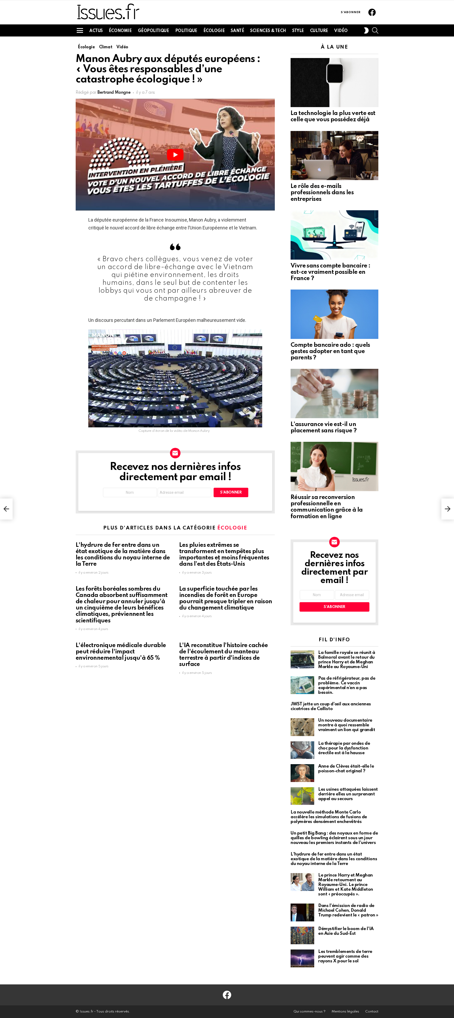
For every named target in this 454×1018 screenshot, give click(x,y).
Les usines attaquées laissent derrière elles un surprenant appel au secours (348, 794)
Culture (319, 31)
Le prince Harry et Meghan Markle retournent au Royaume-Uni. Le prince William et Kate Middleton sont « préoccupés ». (345, 884)
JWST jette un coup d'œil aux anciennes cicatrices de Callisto (331, 706)
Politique (186, 31)
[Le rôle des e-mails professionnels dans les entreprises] (334, 155)
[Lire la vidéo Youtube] (175, 155)
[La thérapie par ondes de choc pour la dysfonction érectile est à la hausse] (302, 750)
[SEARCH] (375, 30)
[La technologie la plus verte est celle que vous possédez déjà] (334, 82)
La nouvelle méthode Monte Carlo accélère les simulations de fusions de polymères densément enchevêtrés (329, 817)
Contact (371, 1011)
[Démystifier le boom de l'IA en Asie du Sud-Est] (302, 935)
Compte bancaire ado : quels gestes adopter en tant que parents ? (330, 351)
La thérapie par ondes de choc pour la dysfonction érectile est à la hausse (344, 748)
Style (298, 31)
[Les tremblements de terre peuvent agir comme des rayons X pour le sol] (302, 958)
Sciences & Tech (268, 31)
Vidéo (341, 31)
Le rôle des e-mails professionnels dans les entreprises (322, 192)
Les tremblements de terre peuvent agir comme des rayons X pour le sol (345, 956)
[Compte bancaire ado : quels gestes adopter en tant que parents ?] (334, 314)
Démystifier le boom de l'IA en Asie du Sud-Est (346, 931)
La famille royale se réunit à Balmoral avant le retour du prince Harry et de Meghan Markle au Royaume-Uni (346, 659)
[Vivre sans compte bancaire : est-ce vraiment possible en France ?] (334, 235)
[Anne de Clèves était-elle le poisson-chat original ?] (302, 773)
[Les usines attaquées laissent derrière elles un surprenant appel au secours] (302, 796)
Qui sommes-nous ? (309, 1011)
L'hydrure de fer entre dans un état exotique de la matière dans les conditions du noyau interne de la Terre (334, 859)
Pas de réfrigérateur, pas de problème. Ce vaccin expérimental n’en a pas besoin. (346, 685)
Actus (96, 31)
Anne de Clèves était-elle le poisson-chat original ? (346, 768)
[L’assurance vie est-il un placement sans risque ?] (334, 393)
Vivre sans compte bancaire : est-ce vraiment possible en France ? (330, 272)
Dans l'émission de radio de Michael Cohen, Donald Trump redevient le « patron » (348, 910)
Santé (237, 31)
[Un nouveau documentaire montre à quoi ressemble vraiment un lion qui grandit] (302, 727)
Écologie (214, 31)
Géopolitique (153, 31)
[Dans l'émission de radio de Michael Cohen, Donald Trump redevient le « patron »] (302, 912)
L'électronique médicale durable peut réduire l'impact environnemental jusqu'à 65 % (121, 652)
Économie (120, 31)
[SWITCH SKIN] (366, 30)
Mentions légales (345, 1011)
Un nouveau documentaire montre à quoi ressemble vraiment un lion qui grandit (346, 725)
